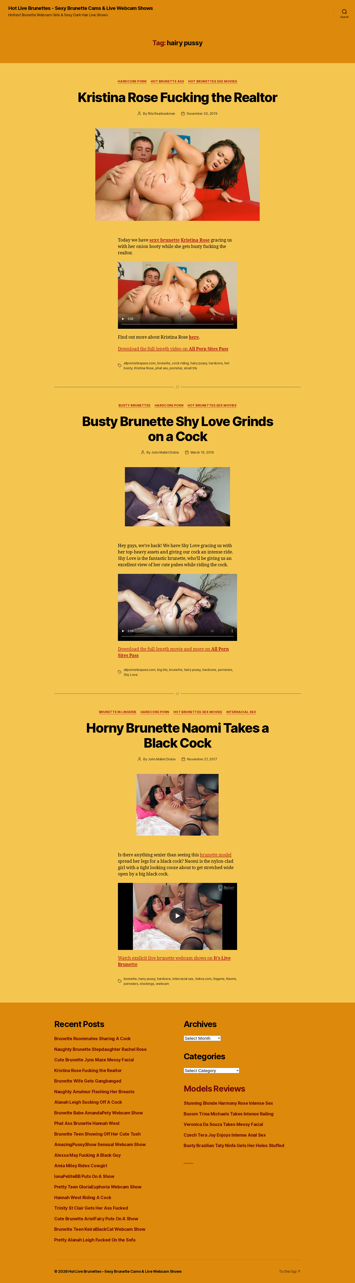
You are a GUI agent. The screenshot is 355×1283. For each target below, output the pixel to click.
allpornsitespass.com (140, 363)
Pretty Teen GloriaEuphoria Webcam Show (98, 1186)
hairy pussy (198, 363)
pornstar (175, 368)
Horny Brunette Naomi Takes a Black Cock (177, 735)
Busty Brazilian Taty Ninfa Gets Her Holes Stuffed (234, 1145)
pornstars (225, 670)
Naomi (231, 979)
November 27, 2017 (202, 759)
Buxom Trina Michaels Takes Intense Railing (229, 1113)
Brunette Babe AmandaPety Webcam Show (98, 1112)
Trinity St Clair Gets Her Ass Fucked (91, 1208)
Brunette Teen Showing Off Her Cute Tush (97, 1134)
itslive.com (203, 979)
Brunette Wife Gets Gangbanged (87, 1081)
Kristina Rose (144, 368)
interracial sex (183, 979)
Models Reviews (214, 1089)
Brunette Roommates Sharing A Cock (92, 1038)
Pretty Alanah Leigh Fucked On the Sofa (94, 1239)
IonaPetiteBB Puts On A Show (84, 1176)
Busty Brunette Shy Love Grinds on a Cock (177, 428)
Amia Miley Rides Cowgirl (80, 1165)
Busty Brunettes (135, 405)
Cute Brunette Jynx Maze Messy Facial (94, 1059)
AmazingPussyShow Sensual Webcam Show (100, 1144)
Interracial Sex (241, 712)
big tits (162, 670)
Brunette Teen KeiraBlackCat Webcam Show (99, 1229)
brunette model (216, 855)
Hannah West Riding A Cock (82, 1197)
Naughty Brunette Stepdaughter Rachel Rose (100, 1049)
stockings (147, 984)
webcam (162, 984)
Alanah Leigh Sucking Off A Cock (88, 1102)
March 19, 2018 (202, 452)
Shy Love (131, 675)
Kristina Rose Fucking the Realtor (177, 97)
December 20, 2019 (202, 113)
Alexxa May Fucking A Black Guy (87, 1155)
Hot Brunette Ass (167, 81)
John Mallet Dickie (165, 452)
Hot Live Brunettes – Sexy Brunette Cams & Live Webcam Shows (125, 1271)
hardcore (215, 363)
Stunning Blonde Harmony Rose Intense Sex (228, 1103)
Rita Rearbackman (161, 113)
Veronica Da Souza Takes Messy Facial (223, 1124)
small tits (190, 368)
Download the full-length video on (173, 349)
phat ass (161, 368)
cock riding (180, 363)
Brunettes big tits (186, 1163)
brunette (163, 363)
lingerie (219, 979)
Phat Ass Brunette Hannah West (87, 1123)
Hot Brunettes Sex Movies (212, 81)
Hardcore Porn (132, 81)
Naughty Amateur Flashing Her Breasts (94, 1091)
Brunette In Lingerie (117, 712)
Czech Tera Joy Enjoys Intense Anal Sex (225, 1135)
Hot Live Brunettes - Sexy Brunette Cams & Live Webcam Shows (80, 8)
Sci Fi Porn (191, 1163)
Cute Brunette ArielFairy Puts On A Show (96, 1218)
